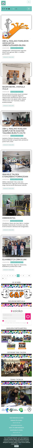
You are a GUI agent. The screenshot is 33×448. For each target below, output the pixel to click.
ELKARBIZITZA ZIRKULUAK (14, 259)
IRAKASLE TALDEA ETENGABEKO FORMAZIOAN (15, 175)
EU (13, 9)
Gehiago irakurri (8, 57)
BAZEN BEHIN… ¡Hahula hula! (13, 88)
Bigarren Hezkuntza (17, 48)
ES (16, 9)
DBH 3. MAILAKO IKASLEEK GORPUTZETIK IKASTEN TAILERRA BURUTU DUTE (14, 131)
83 (29, 275)
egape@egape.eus (16, 425)
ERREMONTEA (8, 218)
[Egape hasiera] (3, 2)
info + (20, 444)
